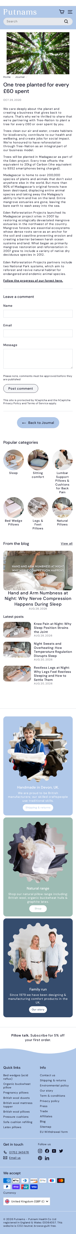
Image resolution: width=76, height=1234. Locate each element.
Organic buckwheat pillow (17, 1085)
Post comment (20, 388)
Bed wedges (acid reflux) (15, 1077)
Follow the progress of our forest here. (33, 281)
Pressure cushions (16, 1116)
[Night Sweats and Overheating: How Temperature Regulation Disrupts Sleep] (17, 649)
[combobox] (38, 21)
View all (67, 543)
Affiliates (46, 1116)
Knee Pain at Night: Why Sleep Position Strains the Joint (52, 628)
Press (44, 1106)
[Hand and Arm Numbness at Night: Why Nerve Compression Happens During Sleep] (38, 570)
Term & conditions (52, 1095)
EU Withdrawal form (54, 1132)
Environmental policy (54, 1085)
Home (7, 77)
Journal (20, 77)
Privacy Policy (12, 403)
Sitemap (45, 1126)
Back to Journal (40, 423)
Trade (44, 1111)
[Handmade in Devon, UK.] (38, 751)
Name (7, 306)
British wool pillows (16, 1111)
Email (7, 325)
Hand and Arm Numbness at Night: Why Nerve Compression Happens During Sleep (38, 598)
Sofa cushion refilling (18, 1122)
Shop (38, 908)
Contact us (47, 1075)
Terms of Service (37, 403)
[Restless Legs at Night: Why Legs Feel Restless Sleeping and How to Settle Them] (17, 673)
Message (10, 345)
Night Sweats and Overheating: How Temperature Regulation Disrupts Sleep (53, 650)
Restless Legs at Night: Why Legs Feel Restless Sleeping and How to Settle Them (52, 674)
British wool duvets (16, 1098)
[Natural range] (38, 852)
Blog (43, 1121)
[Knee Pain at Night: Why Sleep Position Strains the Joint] (17, 630)
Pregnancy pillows (16, 1092)
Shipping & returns (38, 807)
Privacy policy (50, 1101)
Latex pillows (12, 1127)
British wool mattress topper (18, 1104)
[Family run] (38, 953)
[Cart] (61, 12)
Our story (38, 1009)
